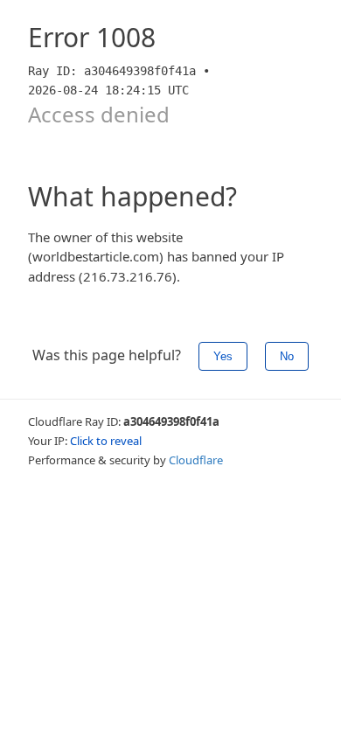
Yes (223, 356)
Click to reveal (106, 441)
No (287, 356)
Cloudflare (196, 460)
